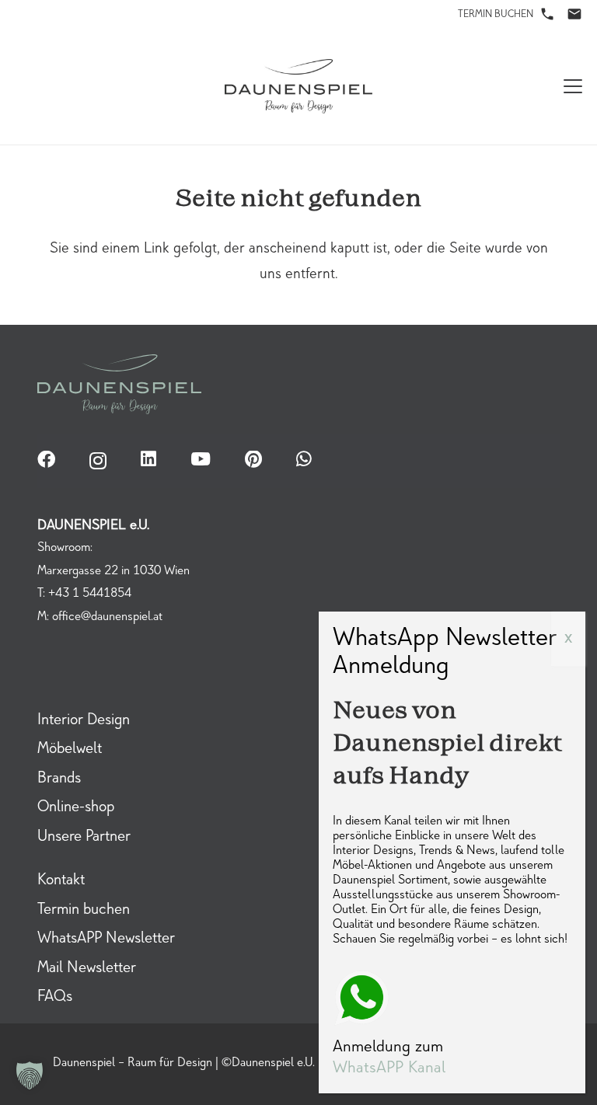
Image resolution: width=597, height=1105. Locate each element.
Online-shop (75, 808)
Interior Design (83, 721)
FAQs (54, 998)
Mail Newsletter (86, 969)
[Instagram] (97, 460)
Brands (59, 779)
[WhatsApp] (304, 460)
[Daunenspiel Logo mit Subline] (299, 86)
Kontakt (61, 881)
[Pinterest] (253, 460)
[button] (573, 86)
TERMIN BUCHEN (495, 15)
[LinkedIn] (148, 460)
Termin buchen (83, 911)
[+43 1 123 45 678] (547, 14)
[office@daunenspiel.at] (574, 14)
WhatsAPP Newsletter (106, 939)
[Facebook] (46, 460)
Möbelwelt (69, 750)
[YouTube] (200, 460)
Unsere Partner (84, 837)
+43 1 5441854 (89, 594)
